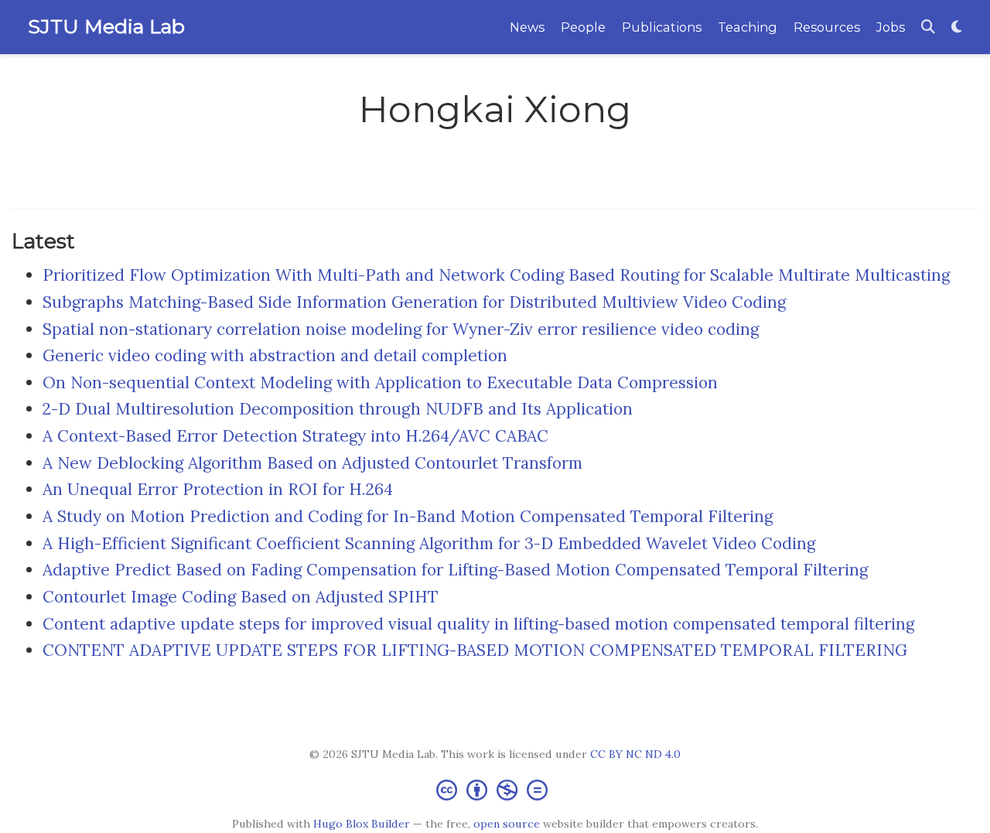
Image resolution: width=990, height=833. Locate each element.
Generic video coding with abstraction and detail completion (275, 355)
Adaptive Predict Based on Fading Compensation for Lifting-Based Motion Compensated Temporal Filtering (455, 569)
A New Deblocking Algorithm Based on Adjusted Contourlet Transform (312, 462)
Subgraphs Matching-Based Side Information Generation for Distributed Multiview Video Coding (414, 302)
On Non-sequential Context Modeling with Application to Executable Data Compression (380, 382)
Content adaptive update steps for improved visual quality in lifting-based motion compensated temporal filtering (478, 623)
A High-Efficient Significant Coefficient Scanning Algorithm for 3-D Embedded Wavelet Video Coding (429, 543)
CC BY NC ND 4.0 (635, 754)
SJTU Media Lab (106, 26)
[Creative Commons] (495, 789)
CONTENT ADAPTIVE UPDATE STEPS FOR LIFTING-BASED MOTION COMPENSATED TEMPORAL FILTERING (475, 650)
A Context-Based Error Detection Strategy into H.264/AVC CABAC (295, 435)
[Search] (928, 27)
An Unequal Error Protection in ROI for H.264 (218, 489)
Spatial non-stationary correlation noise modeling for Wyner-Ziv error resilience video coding (401, 329)
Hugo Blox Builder (361, 824)
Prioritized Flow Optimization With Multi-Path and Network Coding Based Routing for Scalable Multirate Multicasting (496, 275)
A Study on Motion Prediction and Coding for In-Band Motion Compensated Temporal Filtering (408, 516)
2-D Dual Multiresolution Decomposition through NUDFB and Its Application (338, 408)
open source (506, 824)
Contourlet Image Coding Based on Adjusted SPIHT (241, 596)
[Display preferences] (956, 27)
